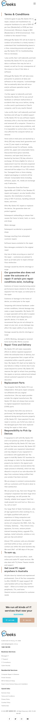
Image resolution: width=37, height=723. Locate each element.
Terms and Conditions (8, 696)
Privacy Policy (5, 699)
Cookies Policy (5, 702)
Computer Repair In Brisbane (10, 674)
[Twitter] (15, 719)
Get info (28, 620)
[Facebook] (9, 719)
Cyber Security (5, 665)
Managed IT (5, 656)
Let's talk (11, 620)
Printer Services (6, 677)
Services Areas (5, 693)
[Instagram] (21, 719)
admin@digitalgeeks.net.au (9, 644)
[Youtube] (28, 719)
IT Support (4, 659)
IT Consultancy (6, 662)
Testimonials (5, 705)
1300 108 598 (5, 647)
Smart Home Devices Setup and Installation (14, 684)
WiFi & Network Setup (8, 681)
